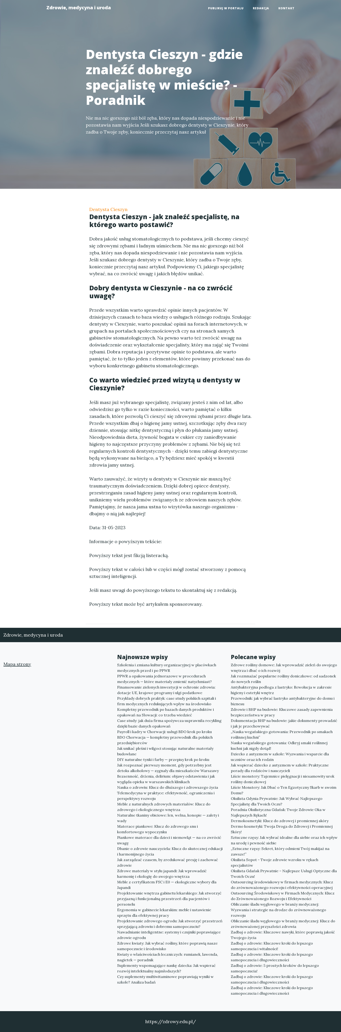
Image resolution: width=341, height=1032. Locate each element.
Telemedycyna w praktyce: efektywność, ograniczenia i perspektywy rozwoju (166, 796)
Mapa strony (17, 664)
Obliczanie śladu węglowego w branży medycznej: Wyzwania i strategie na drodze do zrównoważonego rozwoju (278, 910)
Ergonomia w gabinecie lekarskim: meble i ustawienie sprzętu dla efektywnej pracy (164, 912)
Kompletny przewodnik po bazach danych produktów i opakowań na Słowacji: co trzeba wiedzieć (165, 712)
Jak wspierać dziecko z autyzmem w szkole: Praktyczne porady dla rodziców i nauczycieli (280, 768)
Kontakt (286, 8)
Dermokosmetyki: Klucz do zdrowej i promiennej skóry (279, 820)
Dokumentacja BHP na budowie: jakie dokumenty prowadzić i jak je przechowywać (284, 723)
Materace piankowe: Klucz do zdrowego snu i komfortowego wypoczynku (157, 829)
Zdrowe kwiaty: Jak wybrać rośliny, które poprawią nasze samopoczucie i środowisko (167, 946)
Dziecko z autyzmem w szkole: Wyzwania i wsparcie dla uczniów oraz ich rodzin (280, 757)
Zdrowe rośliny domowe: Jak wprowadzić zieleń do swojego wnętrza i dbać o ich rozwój (284, 668)
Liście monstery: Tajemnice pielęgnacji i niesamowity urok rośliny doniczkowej (282, 779)
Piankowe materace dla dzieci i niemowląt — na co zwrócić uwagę (169, 840)
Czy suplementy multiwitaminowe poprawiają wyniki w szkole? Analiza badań (165, 979)
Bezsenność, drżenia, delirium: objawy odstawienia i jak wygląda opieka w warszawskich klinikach (166, 779)
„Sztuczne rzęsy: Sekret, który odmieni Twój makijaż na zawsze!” (280, 851)
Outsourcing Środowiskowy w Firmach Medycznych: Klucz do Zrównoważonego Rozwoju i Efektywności (283, 896)
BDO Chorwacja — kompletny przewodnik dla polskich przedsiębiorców (165, 740)
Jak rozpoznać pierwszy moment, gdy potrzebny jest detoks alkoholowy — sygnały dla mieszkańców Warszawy (168, 768)
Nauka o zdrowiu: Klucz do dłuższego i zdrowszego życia (167, 787)
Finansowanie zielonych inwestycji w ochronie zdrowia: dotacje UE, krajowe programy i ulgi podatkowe (166, 690)
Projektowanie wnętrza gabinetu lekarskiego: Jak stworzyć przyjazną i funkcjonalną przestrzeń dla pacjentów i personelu (169, 899)
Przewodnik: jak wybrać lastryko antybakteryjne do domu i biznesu (283, 701)
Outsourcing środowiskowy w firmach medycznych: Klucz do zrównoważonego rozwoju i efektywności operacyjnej (282, 885)
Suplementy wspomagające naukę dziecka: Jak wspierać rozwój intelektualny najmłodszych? (166, 968)
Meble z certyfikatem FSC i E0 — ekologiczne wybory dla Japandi (166, 885)
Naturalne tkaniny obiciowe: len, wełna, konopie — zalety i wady (168, 818)
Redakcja (261, 8)
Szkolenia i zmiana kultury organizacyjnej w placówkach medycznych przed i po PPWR (166, 668)
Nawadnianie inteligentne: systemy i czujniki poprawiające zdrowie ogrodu (169, 935)
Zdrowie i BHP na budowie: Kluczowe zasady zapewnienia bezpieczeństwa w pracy (282, 712)
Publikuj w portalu (226, 8)
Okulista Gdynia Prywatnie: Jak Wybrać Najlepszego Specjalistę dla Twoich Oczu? (276, 801)
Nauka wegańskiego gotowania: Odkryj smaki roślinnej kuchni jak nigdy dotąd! (279, 745)
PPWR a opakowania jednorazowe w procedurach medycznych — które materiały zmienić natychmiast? (164, 679)
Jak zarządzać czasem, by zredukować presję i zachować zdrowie (167, 862)
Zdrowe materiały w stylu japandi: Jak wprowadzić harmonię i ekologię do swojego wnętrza (162, 874)
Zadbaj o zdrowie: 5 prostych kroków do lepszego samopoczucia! (275, 968)
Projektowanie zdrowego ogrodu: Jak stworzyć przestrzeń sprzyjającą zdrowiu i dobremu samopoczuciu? (169, 924)
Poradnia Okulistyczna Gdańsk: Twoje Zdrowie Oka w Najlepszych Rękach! (278, 812)
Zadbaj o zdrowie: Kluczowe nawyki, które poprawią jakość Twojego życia (283, 935)
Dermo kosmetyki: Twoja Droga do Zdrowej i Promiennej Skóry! (282, 829)
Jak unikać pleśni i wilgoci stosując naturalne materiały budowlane (165, 751)
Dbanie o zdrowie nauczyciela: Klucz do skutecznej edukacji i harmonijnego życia (170, 851)
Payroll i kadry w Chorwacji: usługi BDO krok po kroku (164, 731)
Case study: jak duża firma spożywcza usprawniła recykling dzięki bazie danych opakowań (169, 723)
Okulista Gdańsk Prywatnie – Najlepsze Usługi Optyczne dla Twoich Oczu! (284, 874)
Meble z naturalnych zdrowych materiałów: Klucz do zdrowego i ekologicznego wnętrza (163, 807)
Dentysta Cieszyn (108, 209)
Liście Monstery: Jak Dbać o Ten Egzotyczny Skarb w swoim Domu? (283, 790)
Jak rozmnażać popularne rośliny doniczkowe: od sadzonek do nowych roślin (283, 679)
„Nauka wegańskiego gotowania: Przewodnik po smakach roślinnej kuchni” (282, 734)
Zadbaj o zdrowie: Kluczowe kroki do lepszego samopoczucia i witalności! (272, 946)
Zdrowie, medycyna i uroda (78, 7)
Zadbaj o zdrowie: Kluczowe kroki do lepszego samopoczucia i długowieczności (272, 957)
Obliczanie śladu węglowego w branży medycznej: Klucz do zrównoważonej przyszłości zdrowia (283, 924)
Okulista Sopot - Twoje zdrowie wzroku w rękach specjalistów (274, 862)
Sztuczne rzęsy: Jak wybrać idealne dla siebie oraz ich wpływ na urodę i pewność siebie (284, 840)
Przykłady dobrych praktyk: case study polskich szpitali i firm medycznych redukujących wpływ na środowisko (166, 701)
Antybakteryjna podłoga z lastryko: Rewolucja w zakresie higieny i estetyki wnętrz (281, 690)
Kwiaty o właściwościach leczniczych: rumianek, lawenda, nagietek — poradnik (167, 957)
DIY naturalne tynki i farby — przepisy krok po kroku (163, 759)
